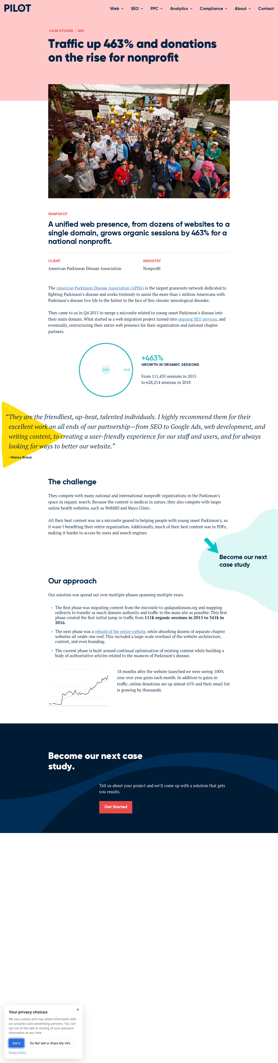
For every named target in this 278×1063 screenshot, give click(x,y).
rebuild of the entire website (120, 631)
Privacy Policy (17, 1052)
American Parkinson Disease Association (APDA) (100, 288)
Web (114, 9)
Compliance (211, 9)
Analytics (179, 9)
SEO (135, 9)
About (241, 9)
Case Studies (61, 31)
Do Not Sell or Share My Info (50, 1043)
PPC (154, 9)
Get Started (115, 807)
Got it (16, 1043)
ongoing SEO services (197, 319)
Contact (266, 9)
